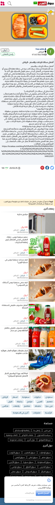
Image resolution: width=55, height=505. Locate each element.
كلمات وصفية (12, 435)
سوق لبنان (33, 457)
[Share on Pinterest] (42, 169)
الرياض (22, 230)
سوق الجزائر (46, 471)
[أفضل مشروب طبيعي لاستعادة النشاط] (42, 324)
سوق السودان (31, 471)
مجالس (5, 406)
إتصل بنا (36, 430)
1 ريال (5, 50)
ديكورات (37, 397)
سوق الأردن (14, 462)
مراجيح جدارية (22, 214)
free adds (40, 49)
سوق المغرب (29, 452)
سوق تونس (17, 467)
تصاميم (27, 406)
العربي (39, 401)
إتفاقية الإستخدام (22, 430)
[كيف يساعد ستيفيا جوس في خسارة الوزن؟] (42, 278)
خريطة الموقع (45, 440)
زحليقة (19, 401)
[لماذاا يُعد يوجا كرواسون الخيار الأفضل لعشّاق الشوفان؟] (42, 392)
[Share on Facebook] (47, 169)
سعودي (49, 397)
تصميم (50, 401)
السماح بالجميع (43, 493)
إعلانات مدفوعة (16, 440)
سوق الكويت (14, 452)
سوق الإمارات (45, 452)
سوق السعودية (44, 462)
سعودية (25, 397)
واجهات (16, 406)
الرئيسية (48, 413)
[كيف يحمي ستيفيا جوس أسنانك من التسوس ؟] (42, 301)
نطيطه (38, 406)
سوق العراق (31, 467)
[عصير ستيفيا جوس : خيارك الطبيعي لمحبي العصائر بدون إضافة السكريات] (42, 255)
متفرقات (36, 413)
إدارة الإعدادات (29, 493)
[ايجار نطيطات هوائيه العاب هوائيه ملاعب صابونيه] (42, 369)
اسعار (15, 397)
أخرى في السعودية (20, 413)
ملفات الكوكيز (27, 435)
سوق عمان (16, 471)
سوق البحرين (45, 467)
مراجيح (29, 401)
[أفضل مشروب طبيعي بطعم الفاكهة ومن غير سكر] (42, 346)
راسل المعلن (7, 54)
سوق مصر (46, 457)
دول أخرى (31, 440)
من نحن (47, 430)
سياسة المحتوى (44, 435)
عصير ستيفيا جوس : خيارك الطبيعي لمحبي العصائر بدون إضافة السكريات (16, 239)
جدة (23, 344)
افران (10, 401)
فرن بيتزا (49, 406)
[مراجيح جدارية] (42, 233)
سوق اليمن (20, 457)
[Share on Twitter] (52, 169)
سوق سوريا (28, 462)
